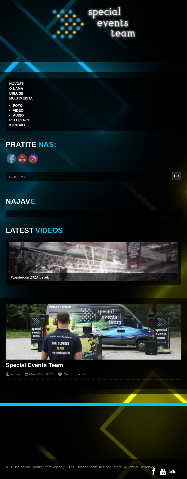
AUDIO (18, 115)
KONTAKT (17, 125)
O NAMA (16, 88)
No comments (74, 374)
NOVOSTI (17, 84)
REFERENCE (19, 120)
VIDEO (18, 110)
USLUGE (16, 93)
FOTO (18, 106)
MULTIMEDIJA (21, 98)
